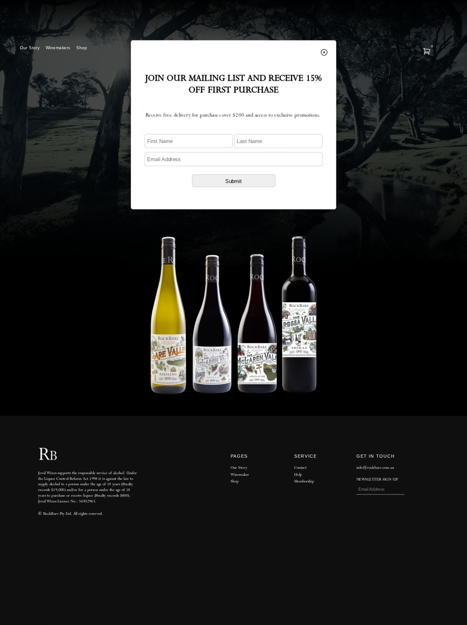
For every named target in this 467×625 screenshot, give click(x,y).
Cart (426, 50)
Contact (300, 467)
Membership (304, 481)
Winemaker (240, 474)
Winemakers (58, 47)
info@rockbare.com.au (375, 467)
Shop (81, 47)
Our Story (29, 47)
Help (298, 474)
